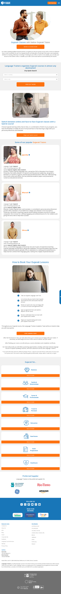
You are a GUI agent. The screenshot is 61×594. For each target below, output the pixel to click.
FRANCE (33, 544)
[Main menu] (59, 3)
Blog (3, 532)
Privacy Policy (5, 546)
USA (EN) (34, 530)
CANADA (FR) (41, 533)
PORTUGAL (34, 541)
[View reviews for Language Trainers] (38, 587)
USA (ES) (38, 530)
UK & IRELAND (35, 528)
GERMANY (34, 537)
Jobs (3, 530)
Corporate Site (5, 537)
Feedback (4, 539)
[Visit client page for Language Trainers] (23, 587)
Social (3, 534)
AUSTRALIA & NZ (35, 526)
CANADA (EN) (35, 533)
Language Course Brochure (8, 541)
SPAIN (33, 539)
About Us (4, 528)
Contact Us (4, 526)
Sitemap (3, 543)
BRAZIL (33, 535)
